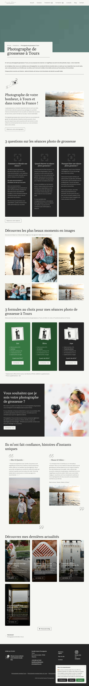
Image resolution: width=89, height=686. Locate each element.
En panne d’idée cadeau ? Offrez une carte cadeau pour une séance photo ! (43, 565)
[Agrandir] (81, 92)
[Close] (85, 666)
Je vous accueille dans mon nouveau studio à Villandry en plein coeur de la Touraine (17, 608)
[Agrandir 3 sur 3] (81, 285)
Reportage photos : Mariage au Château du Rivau (70, 565)
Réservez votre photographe (15, 129)
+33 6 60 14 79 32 (36, 660)
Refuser (72, 680)
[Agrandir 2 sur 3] (54, 285)
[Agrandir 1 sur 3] (27, 285)
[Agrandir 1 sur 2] (27, 239)
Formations (58, 2)
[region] (71, 674)
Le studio (68, 2)
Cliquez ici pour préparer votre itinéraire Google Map (16, 657)
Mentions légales (60, 652)
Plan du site (61, 656)
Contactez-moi (17, 363)
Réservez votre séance (13, 221)
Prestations (47, 2)
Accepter (80, 680)
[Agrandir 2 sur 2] (81, 239)
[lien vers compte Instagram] (76, 652)
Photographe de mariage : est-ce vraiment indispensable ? (17, 565)
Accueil (32, 2)
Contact (81, 2)
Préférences (62, 680)
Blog (75, 2)
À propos (39, 2)
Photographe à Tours (9, 418)
